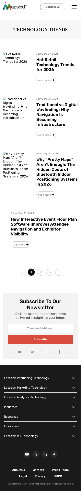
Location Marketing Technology (25, 387)
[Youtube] (26, 454)
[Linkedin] (45, 454)
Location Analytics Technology (25, 397)
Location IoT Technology (21, 436)
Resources (11, 416)
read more (44, 80)
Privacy (40, 476)
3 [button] (50, 272)
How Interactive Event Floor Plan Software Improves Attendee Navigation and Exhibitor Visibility (44, 226)
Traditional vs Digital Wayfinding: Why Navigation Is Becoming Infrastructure (57, 114)
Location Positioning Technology (26, 378)
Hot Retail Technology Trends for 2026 (55, 64)
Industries (10, 407)
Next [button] (58, 272)
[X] (36, 454)
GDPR (58, 476)
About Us (18, 470)
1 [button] (31, 272)
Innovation (11, 426)
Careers (38, 470)
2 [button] (41, 272)
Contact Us (53, 6)
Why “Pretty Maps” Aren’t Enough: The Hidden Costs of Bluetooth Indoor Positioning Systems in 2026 (57, 172)
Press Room (60, 470)
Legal (23, 476)
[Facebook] (54, 454)
